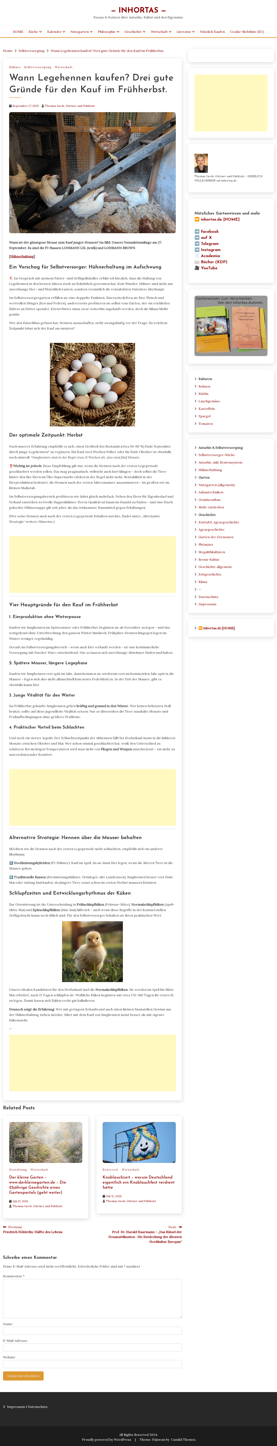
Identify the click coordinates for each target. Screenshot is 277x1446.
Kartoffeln (207, 409)
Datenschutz (208, 597)
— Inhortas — (138, 10)
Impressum (207, 604)
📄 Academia (207, 256)
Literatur (184, 32)
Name (7, 1324)
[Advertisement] (92, 564)
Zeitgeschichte (210, 574)
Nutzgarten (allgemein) (217, 485)
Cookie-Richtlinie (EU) (247, 32)
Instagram (211, 250)
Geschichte (133, 32)
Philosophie (107, 32)
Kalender (54, 32)
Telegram (210, 244)
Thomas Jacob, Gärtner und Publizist (70, 106)
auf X (206, 238)
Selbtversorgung (38, 67)
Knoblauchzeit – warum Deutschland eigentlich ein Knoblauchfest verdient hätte (139, 1182)
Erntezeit (110, 1169)
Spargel (204, 416)
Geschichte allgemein (215, 567)
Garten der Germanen (216, 537)
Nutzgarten (79, 32)
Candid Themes (183, 1439)
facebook (210, 232)
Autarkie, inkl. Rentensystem (220, 462)
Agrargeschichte (211, 529)
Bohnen (204, 386)
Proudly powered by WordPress (107, 1439)
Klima (203, 582)
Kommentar (14, 1276)
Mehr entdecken (211, 507)
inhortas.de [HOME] (220, 220)
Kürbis (203, 394)
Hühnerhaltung (22, 256)
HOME (18, 32)
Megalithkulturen (212, 552)
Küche (33, 32)
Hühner (15, 67)
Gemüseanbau (209, 500)
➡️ (197, 232)
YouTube (209, 268)
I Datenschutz (37, 1407)
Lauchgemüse (209, 401)
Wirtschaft (159, 32)
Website (9, 1357)
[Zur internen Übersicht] (230, 355)
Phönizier (206, 544)
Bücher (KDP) (214, 262)
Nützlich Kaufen (212, 32)
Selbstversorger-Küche (217, 455)
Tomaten (206, 424)
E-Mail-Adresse (15, 1341)
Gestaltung (18, 1169)
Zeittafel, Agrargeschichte (219, 522)
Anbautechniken (211, 492)
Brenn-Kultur (209, 559)
